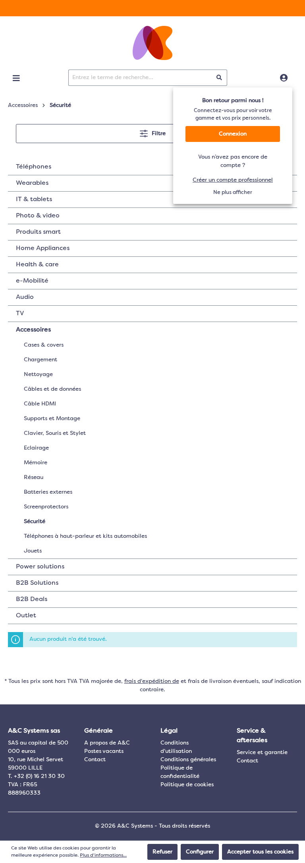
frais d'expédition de (151, 681)
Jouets (33, 551)
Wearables (32, 183)
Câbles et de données (52, 389)
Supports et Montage (52, 418)
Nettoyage (38, 374)
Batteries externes (48, 492)
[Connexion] (283, 78)
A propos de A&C (107, 743)
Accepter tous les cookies (260, 852)
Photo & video (38, 216)
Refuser (162, 852)
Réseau (33, 477)
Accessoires (33, 330)
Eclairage (36, 448)
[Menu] (16, 78)
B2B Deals (31, 599)
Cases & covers (44, 345)
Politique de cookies (187, 784)
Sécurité (34, 521)
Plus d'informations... (103, 855)
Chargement (40, 360)
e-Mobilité (32, 281)
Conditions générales (188, 759)
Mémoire (35, 462)
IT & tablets (34, 199)
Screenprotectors (46, 507)
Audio (25, 297)
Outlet (26, 616)
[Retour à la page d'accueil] (152, 43)
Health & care (37, 265)
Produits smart (38, 232)
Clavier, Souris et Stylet (55, 433)
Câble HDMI (40, 404)
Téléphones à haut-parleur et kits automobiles (85, 536)
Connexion (233, 134)
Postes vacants (104, 751)
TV (20, 313)
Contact (95, 759)
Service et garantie (262, 752)
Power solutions (40, 567)
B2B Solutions (37, 583)
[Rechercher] (219, 78)
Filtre (158, 133)
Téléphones (33, 167)
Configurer (200, 852)
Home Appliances (42, 248)
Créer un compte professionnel (233, 180)
